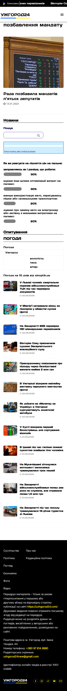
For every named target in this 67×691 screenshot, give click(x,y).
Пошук (8, 128)
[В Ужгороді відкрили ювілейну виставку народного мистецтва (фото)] (10, 390)
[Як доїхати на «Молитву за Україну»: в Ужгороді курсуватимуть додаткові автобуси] (10, 410)
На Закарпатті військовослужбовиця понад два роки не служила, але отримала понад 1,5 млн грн (41, 489)
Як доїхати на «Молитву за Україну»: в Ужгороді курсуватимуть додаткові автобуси (37, 408)
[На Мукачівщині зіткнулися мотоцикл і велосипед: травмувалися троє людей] (10, 471)
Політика (9, 558)
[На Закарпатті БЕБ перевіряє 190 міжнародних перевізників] (10, 332)
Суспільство (11, 550)
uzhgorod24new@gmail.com (21, 656)
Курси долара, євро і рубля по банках (19, 151)
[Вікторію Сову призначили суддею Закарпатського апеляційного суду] (10, 349)
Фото (6, 580)
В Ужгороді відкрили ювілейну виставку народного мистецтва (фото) (41, 386)
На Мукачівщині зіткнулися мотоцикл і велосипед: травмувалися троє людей (38, 467)
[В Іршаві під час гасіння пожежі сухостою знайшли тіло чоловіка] (10, 453)
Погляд (8, 565)
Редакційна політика (39, 558)
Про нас (31, 550)
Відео (6, 588)
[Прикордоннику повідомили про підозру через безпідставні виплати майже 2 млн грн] (10, 370)
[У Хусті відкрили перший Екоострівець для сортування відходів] (10, 433)
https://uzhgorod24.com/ (42, 606)
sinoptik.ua (42, 275)
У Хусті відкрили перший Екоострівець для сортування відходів (39, 430)
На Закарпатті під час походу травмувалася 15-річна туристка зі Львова (41, 510)
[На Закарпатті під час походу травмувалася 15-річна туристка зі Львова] (10, 514)
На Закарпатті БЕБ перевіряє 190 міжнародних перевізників (40, 327)
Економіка (9, 573)
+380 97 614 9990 (37, 648)
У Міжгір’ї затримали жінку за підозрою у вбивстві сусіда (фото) (40, 309)
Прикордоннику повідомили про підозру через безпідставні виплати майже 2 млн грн (41, 366)
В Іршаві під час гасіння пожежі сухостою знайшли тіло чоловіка (41, 449)
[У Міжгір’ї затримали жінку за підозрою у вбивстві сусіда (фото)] (10, 312)
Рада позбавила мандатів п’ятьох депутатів (30, 96)
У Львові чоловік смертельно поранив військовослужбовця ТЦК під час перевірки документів (39, 287)
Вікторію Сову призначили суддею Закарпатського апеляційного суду (37, 346)
